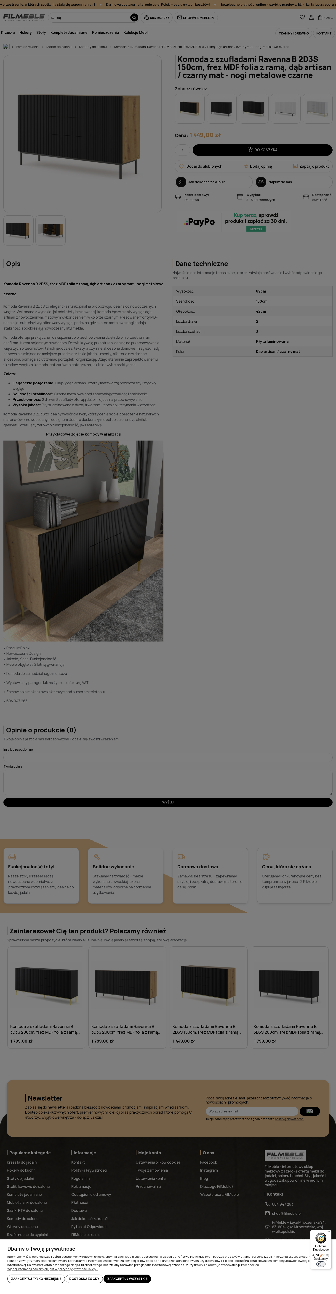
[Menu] (328, 1233)
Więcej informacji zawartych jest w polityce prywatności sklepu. (52, 1269)
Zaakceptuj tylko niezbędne (36, 1278)
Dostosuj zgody (84, 1278)
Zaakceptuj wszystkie (127, 1278)
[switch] (320, 1264)
